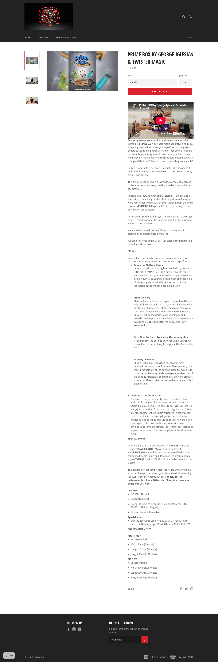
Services (43, 37)
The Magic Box (38, 657)
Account (190, 37)
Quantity (183, 76)
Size (129, 76)
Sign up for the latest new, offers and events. (128, 630)
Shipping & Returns (65, 37)
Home (27, 37)
